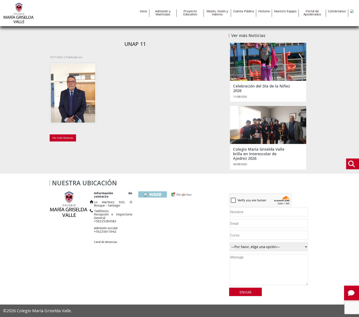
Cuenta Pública (243, 11)
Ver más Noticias (62, 138)
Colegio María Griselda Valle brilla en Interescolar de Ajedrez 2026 (258, 154)
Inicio (143, 11)
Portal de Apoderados (312, 13)
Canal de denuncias (105, 242)
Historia (264, 11)
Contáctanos (337, 11)
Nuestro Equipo (285, 11)
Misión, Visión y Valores (217, 13)
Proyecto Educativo (190, 13)
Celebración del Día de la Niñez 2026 (261, 88)
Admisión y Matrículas (163, 13)
